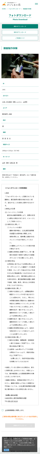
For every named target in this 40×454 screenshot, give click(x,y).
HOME (4, 9)
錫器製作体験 (27, 9)
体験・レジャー (17, 102)
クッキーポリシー (27, 445)
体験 (7, 163)
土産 (3, 163)
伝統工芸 (12, 163)
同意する (6, 450)
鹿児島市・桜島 (7, 114)
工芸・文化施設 (7, 102)
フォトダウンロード (14, 9)
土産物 (25, 102)
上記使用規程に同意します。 (15, 410)
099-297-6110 (13, 401)
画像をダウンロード (20, 425)
